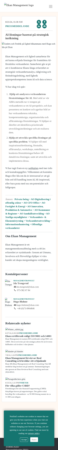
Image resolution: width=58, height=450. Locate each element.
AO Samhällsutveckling (31, 213)
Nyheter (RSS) (12, 446)
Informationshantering (17, 224)
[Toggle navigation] (50, 6)
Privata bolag (21, 199)
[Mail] (44, 26)
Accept (24, 440)
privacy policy (34, 433)
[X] (39, 22)
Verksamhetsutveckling (37, 220)
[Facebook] (44, 22)
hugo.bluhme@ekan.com (27, 305)
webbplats (33, 168)
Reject (34, 440)
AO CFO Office (31, 202)
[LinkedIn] (39, 26)
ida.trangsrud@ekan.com (27, 287)
